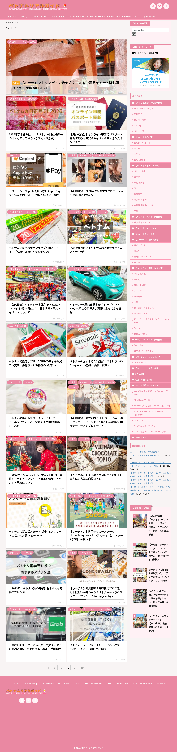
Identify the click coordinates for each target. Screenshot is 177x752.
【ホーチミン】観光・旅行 (83, 17)
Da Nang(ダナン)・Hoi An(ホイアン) (150, 432)
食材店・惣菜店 (141, 334)
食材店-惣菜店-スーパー (144, 205)
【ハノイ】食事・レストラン (61, 17)
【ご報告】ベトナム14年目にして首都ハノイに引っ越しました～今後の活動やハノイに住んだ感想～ (150, 490)
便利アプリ (139, 114)
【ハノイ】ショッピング (145, 228)
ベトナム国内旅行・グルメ (127, 17)
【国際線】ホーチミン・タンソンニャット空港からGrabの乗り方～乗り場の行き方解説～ (159, 552)
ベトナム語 (139, 131)
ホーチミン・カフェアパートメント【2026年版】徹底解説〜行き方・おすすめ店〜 (159, 623)
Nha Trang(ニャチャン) (144, 426)
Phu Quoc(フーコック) (144, 400)
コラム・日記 (141, 437)
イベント (138, 125)
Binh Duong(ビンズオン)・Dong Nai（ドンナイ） (150, 413)
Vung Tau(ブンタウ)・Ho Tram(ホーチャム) (151, 392)
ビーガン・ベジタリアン (144, 308)
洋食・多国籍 (140, 285)
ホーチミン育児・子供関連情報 (148, 340)
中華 (136, 211)
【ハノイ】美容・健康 (144, 234)
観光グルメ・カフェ (142, 257)
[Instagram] (153, 6)
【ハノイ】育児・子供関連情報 (148, 217)
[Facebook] (166, 6)
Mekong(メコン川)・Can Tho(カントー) (152, 406)
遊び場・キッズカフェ (143, 351)
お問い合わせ (149, 17)
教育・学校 (139, 345)
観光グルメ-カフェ (142, 143)
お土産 (137, 148)
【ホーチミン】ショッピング (147, 357)
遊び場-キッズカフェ (143, 222)
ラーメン (138, 188)
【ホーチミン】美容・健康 (146, 368)
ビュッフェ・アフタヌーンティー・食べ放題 (151, 321)
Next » (83, 667)
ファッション (140, 362)
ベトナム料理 (140, 171)
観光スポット (140, 160)
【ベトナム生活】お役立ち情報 (16, 17)
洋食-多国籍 (139, 182)
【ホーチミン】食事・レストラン (105, 17)
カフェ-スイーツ (141, 199)
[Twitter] (159, 6)
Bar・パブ (138, 328)
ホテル (137, 154)
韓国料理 (138, 194)
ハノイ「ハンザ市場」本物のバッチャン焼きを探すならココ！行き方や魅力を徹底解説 (159, 598)
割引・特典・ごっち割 (143, 108)
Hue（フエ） (139, 420)
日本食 (137, 177)
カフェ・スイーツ (141, 313)
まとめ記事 (140, 374)
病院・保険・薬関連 (143, 380)
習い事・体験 (140, 120)
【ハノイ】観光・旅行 (39, 17)
